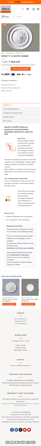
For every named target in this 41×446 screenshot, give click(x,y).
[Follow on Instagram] (16, 430)
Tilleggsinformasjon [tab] (11, 109)
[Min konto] (33, 9)
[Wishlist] (23, 9)
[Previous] (2, 294)
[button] (38, 9)
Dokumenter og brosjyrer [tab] (12, 113)
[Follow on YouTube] (29, 430)
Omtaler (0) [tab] (7, 121)
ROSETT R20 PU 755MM (9, 299)
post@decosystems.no (23, 365)
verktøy (17, 265)
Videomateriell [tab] (8, 117)
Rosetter (19, 53)
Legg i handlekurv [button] (9, 304)
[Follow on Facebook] (12, 430)
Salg (18, 88)
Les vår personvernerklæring (20, 412)
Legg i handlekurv (20, 69)
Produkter (10, 53)
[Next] (38, 294)
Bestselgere (6, 297)
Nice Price (9, 91)
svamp (15, 246)
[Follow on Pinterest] (25, 430)
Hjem (3, 53)
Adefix (9, 238)
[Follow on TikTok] (21, 430)
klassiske (17, 216)
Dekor (9, 88)
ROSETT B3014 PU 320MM (29, 299)
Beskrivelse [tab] (7, 105)
